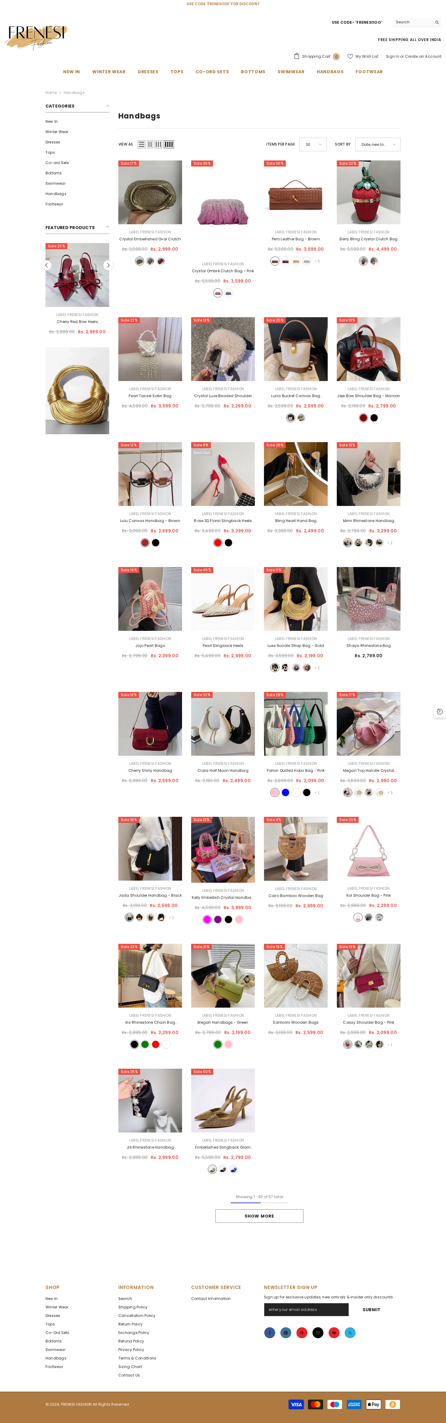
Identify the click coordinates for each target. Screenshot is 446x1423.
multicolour (306, 667)
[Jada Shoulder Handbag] (150, 849)
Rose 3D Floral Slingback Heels (223, 521)
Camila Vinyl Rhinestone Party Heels (77, 322)
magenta (207, 919)
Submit (372, 1310)
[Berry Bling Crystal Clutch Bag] (368, 192)
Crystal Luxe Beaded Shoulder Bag (223, 396)
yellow (379, 792)
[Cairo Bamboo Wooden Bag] (296, 849)
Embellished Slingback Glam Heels (223, 1148)
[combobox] (412, 22)
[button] (46, 265)
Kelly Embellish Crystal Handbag (223, 898)
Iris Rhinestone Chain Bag (150, 1023)
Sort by (343, 144)
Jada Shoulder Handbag (150, 895)
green (145, 1044)
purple (228, 292)
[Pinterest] (302, 1333)
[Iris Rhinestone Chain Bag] (150, 976)
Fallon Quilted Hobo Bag (296, 770)
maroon (285, 261)
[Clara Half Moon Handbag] (223, 724)
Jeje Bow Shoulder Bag (368, 395)
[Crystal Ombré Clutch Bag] (223, 208)
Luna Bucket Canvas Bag (295, 396)
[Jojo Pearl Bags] (150, 599)
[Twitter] (350, 1333)
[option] (77, 291)
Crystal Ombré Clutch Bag (223, 270)
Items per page (280, 144)
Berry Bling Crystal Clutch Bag (368, 239)
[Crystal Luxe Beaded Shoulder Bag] (223, 349)
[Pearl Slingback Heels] (223, 599)
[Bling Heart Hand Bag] (296, 474)
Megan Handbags (223, 1022)
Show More (259, 1216)
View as (125, 144)
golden (358, 792)
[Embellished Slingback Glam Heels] (223, 1101)
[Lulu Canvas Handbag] (150, 474)
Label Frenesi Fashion (77, 314)
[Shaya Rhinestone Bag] (368, 599)
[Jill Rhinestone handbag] (150, 1101)
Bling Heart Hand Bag (296, 520)
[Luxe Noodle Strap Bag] (296, 599)
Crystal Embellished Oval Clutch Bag (150, 239)
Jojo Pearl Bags (150, 645)
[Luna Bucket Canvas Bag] (296, 349)
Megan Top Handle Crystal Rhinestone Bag (368, 771)
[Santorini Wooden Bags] (296, 976)
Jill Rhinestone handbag (150, 1147)
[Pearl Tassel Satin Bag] (150, 349)
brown (274, 261)
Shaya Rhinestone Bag (368, 645)
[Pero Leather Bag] (296, 192)
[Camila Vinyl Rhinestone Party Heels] (77, 275)
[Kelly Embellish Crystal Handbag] (223, 849)
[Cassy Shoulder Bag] (368, 976)
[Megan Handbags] (223, 976)
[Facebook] (269, 1333)
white (368, 542)
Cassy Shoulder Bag (368, 1022)
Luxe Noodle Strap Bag (296, 645)
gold (139, 261)
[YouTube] (334, 1333)
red (160, 261)
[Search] (417, 22)
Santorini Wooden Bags (296, 1022)
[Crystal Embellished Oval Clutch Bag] (150, 192)
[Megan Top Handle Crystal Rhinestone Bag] (368, 724)
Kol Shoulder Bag (368, 895)
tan (150, 917)
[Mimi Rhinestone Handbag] (368, 474)
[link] (77, 392)
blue (285, 792)
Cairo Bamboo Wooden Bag (296, 895)
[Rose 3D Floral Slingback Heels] (223, 474)
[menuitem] (77, 121)
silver (150, 261)
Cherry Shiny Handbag (150, 770)
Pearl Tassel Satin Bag (150, 395)
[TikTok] (318, 1333)
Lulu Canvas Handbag (150, 520)
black (301, 417)
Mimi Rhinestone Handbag (368, 521)
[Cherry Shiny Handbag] (150, 724)
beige (139, 917)
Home (51, 92)
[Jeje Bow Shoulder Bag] (368, 349)
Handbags (74, 92)
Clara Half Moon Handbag (223, 770)
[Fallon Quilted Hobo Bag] (296, 724)
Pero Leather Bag (296, 239)
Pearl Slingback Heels (223, 645)
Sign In (392, 56)
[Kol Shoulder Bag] (368, 849)
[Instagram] (286, 1333)
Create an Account (423, 56)
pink (217, 292)
